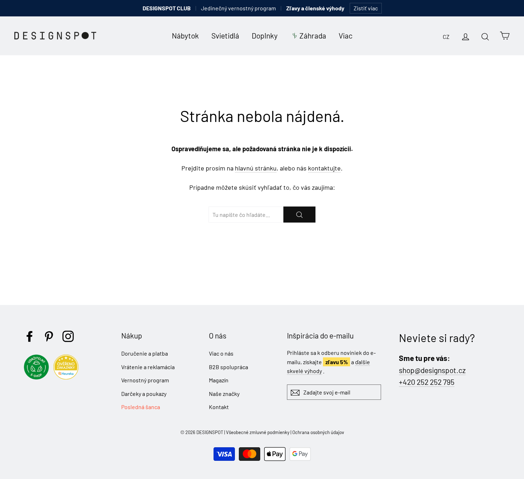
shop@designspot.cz (432, 370)
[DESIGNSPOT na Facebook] (29, 336)
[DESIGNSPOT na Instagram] (68, 336)
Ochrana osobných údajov (318, 432)
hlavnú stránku (256, 168)
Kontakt (219, 406)
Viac (346, 35)
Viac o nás (221, 353)
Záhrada (312, 35)
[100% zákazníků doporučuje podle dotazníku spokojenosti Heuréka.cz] (67, 377)
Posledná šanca (140, 406)
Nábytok (185, 35)
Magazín (218, 380)
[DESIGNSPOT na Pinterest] (49, 336)
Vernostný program (145, 380)
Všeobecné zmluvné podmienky (257, 432)
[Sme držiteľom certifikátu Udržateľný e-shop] (38, 377)
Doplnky (265, 35)
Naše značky (224, 393)
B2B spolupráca (228, 366)
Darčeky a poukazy (143, 393)
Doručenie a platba (144, 353)
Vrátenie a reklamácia (148, 366)
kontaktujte (324, 168)
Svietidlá (225, 35)
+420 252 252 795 (426, 381)
